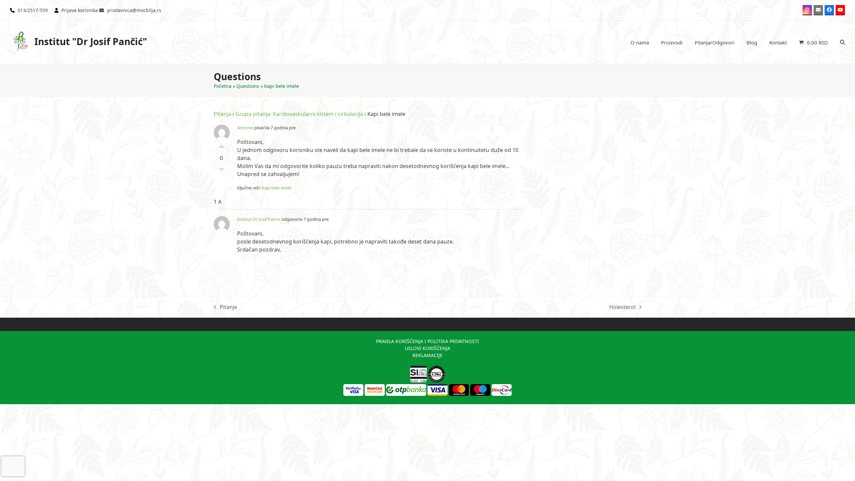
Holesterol (622, 307)
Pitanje (225, 307)
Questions (247, 86)
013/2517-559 (33, 10)
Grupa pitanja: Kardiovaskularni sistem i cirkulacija (299, 114)
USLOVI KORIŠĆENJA (427, 348)
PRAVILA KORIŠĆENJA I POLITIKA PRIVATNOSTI (427, 341)
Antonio (245, 128)
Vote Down (221, 171)
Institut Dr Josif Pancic (259, 219)
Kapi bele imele (276, 188)
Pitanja (222, 114)
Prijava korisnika (79, 10)
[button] (813, 42)
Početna (222, 86)
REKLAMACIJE (427, 355)
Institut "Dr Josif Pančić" (90, 41)
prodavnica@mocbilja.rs (134, 10)
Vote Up (221, 144)
